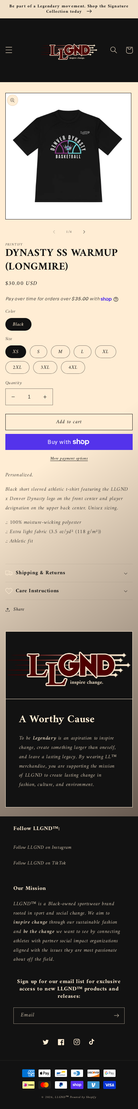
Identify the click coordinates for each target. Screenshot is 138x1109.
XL (105, 351)
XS (16, 351)
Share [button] (18, 609)
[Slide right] (84, 231)
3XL (45, 367)
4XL (73, 367)
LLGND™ (62, 1097)
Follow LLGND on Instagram (42, 847)
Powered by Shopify (83, 1097)
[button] (8, 50)
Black (18, 324)
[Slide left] (54, 231)
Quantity (13, 383)
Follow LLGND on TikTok (39, 863)
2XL (17, 367)
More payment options (69, 459)
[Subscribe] (116, 1015)
